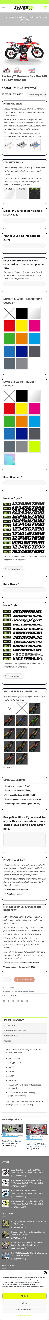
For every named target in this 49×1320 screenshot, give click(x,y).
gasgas (15, 995)
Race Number (12, 477)
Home (4, 17)
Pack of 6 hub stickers (18, 786)
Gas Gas (14, 992)
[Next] (43, 48)
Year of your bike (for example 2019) (21, 238)
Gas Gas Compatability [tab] (14, 1020)
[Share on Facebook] (9, 1001)
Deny (24, 1303)
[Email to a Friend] (18, 1001)
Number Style (12, 498)
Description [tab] (9, 1025)
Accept (24, 1296)
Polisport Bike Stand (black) (20, 795)
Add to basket (24, 979)
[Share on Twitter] (13, 1001)
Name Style (11, 605)
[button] (45, 1273)
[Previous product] (27, 21)
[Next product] (22, 21)
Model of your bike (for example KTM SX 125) (23, 213)
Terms (29, 1316)
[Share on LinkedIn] (27, 1001)
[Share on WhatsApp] (4, 1001)
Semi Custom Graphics (37, 17)
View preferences (24, 1310)
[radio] (9, 145)
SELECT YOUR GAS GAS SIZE (12, 94)
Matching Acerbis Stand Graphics (23, 804)
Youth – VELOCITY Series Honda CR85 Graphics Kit (36, 1145)
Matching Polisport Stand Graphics (23, 799)
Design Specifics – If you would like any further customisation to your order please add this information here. (24, 823)
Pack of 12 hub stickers (18, 790)
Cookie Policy (21, 1316)
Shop (12, 17)
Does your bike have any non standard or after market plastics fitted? (24, 265)
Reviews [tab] (7, 1041)
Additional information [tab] (15, 1031)
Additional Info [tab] (11, 1036)
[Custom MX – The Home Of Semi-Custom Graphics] (24, 8)
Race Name (11, 584)
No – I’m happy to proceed (17, 889)
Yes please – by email (15, 894)
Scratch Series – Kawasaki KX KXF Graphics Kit (12, 1142)
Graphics (21, 17)
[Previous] (6, 48)
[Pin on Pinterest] (22, 1001)
